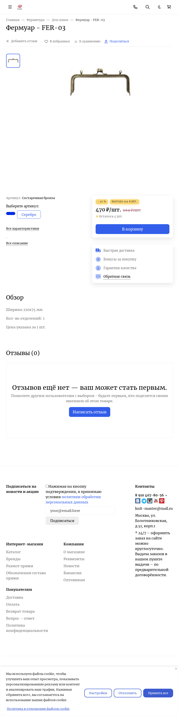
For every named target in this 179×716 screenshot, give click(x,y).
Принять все (158, 693)
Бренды (13, 559)
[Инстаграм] (150, 501)
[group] (100, 125)
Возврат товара (20, 611)
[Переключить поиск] (147, 6)
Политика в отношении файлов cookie (38, 709)
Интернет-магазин (24, 544)
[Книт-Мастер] (19, 7)
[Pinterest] (162, 501)
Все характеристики (22, 229)
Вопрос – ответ (20, 618)
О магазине (74, 552)
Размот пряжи (19, 566)
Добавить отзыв (24, 41)
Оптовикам (74, 580)
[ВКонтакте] (138, 501)
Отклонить (128, 693)
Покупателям (19, 589)
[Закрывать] (176, 669)
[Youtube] (156, 501)
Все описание (17, 243)
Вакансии (73, 573)
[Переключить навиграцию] (10, 6)
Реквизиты (74, 559)
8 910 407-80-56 (149, 495)
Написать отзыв (90, 411)
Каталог (13, 552)
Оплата (12, 604)
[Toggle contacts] (135, 6)
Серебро (29, 214)
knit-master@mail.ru (154, 508)
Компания (74, 544)
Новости (71, 566)
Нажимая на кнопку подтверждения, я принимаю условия (74, 494)
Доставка (14, 597)
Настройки (98, 693)
